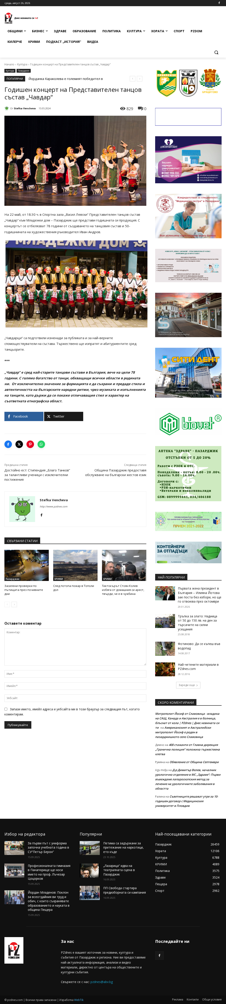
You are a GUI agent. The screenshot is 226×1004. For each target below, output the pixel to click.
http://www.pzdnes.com (53, 506)
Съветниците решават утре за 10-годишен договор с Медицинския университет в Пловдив (186, 801)
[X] (19, 444)
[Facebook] (219, 3)
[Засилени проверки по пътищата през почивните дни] (26, 565)
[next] (139, 78)
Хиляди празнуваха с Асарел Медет (56, 78)
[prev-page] (7, 604)
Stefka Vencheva (25, 108)
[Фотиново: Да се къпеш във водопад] (165, 649)
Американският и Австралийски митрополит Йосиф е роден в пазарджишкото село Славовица (183, 732)
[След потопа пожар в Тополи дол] (75, 565)
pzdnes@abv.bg (101, 982)
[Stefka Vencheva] (7, 108)
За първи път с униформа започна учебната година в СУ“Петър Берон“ (48, 847)
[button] (216, 52)
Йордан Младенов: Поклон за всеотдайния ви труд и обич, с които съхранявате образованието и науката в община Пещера (49, 901)
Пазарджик (23, 70)
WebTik (78, 1000)
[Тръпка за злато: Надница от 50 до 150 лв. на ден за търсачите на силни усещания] (165, 621)
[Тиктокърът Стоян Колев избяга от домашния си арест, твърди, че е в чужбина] (124, 565)
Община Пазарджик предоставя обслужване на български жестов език (115, 472)
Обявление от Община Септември (194, 762)
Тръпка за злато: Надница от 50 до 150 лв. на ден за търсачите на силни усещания (197, 622)
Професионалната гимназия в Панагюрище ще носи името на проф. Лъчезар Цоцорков (49, 872)
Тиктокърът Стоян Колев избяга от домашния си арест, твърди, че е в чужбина (123, 590)
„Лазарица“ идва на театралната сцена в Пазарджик (119, 870)
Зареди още (187, 685)
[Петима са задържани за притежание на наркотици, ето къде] (90, 848)
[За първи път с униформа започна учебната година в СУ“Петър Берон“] (14, 848)
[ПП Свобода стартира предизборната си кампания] (90, 893)
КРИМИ (59, 578)
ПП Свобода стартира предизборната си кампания (124, 890)
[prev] (132, 78)
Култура (22, 64)
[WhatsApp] (41, 444)
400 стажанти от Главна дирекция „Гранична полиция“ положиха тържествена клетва (187, 749)
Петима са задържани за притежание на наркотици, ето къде (123, 847)
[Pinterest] (30, 444)
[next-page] (14, 604)
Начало (9, 64)
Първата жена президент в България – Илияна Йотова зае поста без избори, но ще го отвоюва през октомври (199, 594)
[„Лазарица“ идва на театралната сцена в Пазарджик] (90, 870)
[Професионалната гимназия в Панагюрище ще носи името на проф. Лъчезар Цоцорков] (14, 870)
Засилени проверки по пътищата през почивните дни (23, 590)
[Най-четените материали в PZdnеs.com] (165, 669)
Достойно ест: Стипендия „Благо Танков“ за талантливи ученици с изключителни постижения (37, 475)
